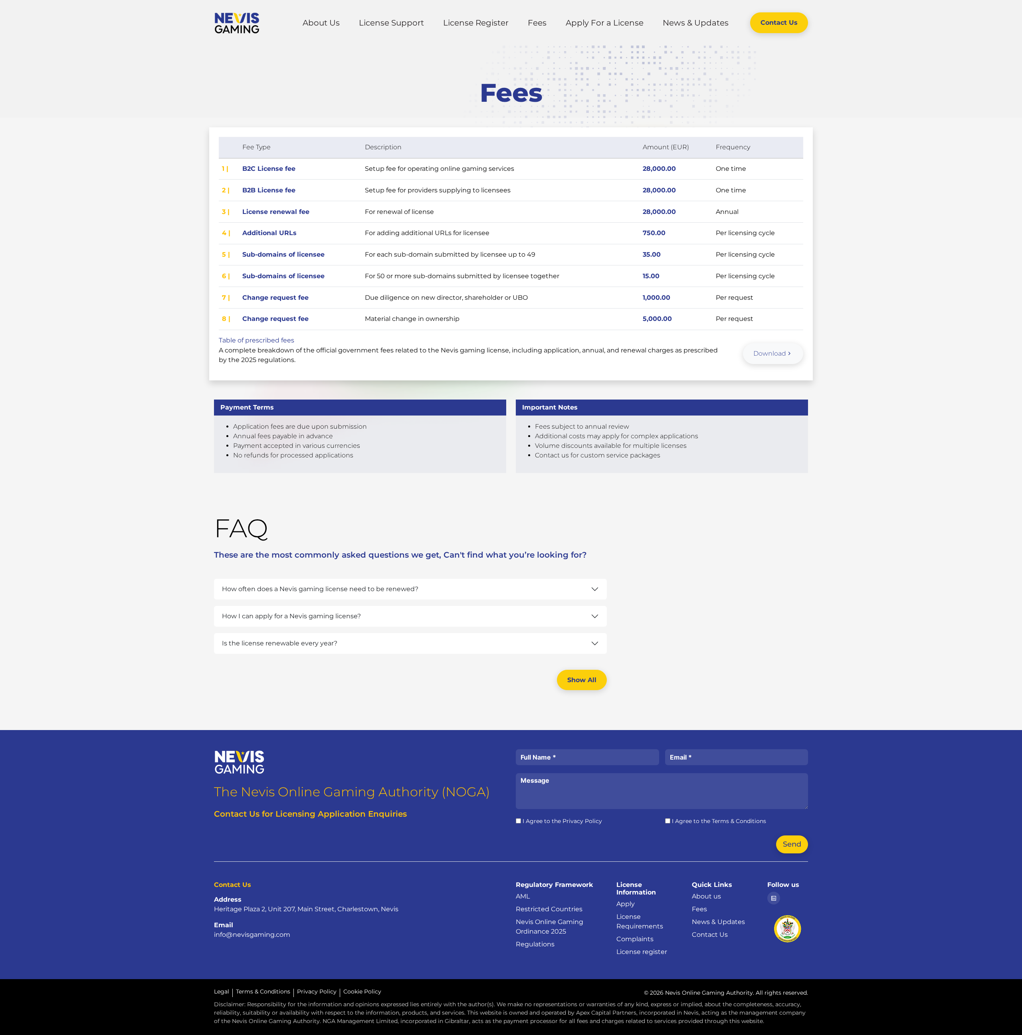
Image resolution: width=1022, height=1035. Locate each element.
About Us (321, 23)
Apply (625, 904)
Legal (221, 991)
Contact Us (779, 22)
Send (792, 844)
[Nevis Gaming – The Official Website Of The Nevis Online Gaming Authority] (239, 761)
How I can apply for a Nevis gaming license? (291, 616)
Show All (581, 680)
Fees (537, 23)
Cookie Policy (362, 991)
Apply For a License (605, 23)
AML (523, 896)
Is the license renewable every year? (279, 643)
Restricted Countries (549, 909)
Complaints (635, 939)
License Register (476, 23)
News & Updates (696, 23)
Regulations (535, 944)
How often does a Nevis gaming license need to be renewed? (320, 589)
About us (706, 896)
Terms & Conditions (739, 821)
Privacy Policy (582, 821)
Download (769, 353)
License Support (391, 23)
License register (641, 952)
